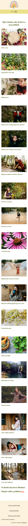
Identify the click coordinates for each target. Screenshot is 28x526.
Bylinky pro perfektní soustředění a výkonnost (12, 174)
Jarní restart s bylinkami (7, 482)
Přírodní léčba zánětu (6, 328)
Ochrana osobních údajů (14, 505)
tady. (22, 491)
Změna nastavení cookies (14, 516)
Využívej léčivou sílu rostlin (7, 72)
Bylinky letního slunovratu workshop (10, 278)
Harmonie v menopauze (6, 201)
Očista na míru (4, 47)
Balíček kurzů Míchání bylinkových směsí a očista (12, 303)
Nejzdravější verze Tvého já (7, 380)
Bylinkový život (5, 97)
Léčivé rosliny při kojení (6, 457)
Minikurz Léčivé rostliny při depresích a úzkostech (12, 124)
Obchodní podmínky (14, 510)
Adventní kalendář (5, 405)
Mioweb (25, 522)
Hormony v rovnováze (6, 226)
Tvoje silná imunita (5, 251)
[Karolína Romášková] (14, 5)
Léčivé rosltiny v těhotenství (7, 432)
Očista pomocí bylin (5, 355)
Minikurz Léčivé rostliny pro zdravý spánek (11, 149)
